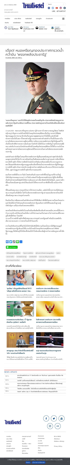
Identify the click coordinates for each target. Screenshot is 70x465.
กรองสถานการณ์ (26, 436)
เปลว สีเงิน (17, 19)
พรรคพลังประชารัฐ (21, 256)
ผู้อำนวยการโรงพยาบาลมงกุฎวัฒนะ (45, 253)
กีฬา (23, 441)
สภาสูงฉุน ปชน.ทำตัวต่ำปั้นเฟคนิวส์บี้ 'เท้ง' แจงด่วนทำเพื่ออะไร (20, 351)
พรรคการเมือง (10, 256)
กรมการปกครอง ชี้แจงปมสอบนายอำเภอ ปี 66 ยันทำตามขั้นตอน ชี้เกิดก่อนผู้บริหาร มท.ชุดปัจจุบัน (39, 385)
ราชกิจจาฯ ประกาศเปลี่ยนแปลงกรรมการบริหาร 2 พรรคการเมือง (48, 289)
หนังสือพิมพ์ (16, 23)
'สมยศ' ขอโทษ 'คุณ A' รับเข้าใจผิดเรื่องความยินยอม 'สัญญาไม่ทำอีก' (37, 392)
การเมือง (7, 19)
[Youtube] (57, 8)
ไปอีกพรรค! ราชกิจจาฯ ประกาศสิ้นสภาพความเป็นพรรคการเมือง (48, 320)
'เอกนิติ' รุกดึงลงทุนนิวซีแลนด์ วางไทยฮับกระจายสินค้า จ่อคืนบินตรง (37, 381)
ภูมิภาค (24, 451)
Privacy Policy (58, 446)
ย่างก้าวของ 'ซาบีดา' (28, 30)
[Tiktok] (65, 8)
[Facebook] (49, 8)
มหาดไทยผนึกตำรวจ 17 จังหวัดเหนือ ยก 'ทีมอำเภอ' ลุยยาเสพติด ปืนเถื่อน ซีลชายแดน (40, 376)
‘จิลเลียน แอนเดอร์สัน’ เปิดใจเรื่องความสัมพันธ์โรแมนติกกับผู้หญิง (36, 389)
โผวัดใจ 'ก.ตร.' (43, 29)
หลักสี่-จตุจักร (41, 260)
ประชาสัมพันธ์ (25, 448)
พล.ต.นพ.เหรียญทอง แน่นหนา (47, 256)
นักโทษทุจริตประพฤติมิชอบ (13, 253)
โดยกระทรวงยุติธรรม (53, 260)
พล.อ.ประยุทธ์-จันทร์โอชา (13, 260)
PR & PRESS (57, 436)
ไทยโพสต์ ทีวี (29, 23)
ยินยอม (28, 462)
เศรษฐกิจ (38, 19)
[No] (68, 461)
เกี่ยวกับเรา (57, 439)
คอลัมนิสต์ (28, 19)
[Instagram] (61, 8)
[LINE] (58, 426)
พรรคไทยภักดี (32, 256)
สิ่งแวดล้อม (25, 453)
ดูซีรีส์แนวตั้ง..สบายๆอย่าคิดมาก (59, 30)
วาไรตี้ (23, 439)
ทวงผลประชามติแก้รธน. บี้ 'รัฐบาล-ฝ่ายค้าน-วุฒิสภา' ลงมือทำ (19, 320)
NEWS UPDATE (10, 372)
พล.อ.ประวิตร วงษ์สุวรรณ (29, 260)
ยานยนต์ (40, 443)
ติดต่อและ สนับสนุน (59, 441)
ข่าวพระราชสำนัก (10, 448)
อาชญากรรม (41, 438)
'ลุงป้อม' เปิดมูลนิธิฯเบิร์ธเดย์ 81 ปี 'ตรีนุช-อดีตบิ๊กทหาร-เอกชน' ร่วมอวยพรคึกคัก (19, 291)
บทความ (8, 444)
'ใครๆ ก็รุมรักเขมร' (13, 29)
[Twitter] (53, 8)
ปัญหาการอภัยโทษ (28, 253)
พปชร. (58, 253)
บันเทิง (7, 23)
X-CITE (40, 441)
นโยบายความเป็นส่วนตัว (38, 462)
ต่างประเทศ (49, 19)
